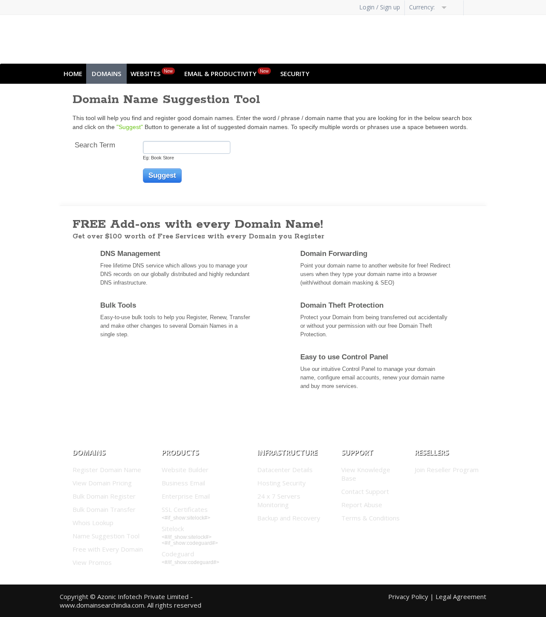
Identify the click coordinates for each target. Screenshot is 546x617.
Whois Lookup (93, 522)
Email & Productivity (226, 73)
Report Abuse (361, 504)
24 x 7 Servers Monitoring (278, 500)
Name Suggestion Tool (106, 536)
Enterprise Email (186, 496)
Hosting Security (281, 483)
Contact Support (365, 491)
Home (73, 73)
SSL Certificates (185, 509)
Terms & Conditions (370, 518)
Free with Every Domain (108, 549)
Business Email (183, 483)
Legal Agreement (461, 596)
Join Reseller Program (447, 469)
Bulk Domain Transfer (104, 509)
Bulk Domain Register (104, 496)
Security (294, 73)
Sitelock (173, 528)
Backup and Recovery (288, 518)
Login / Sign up (379, 7)
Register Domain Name (107, 469)
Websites (152, 73)
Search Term (95, 145)
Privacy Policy (408, 596)
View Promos (92, 562)
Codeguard (178, 553)
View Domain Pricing (102, 483)
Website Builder (185, 469)
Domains (106, 73)
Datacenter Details (285, 469)
